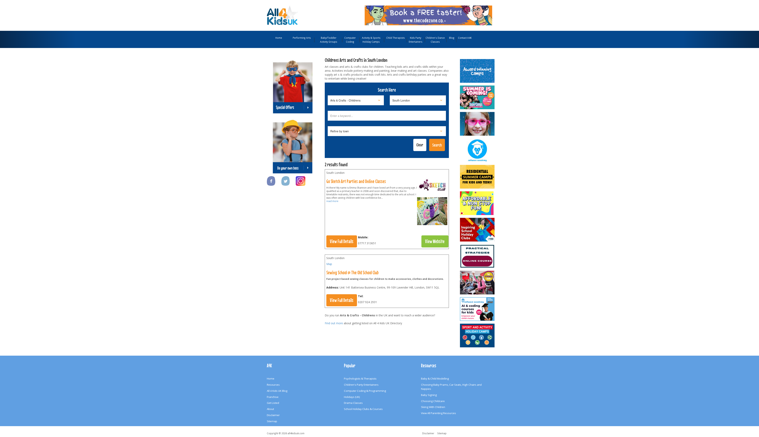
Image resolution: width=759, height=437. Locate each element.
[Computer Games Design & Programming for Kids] (477, 150)
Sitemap (272, 421)
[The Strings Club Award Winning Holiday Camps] (477, 282)
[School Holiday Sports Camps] (477, 230)
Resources (273, 384)
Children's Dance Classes (435, 39)
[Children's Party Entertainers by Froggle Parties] (477, 124)
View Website (435, 241)
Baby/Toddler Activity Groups (328, 39)
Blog (451, 37)
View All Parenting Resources (438, 413)
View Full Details (341, 241)
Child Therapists (395, 37)
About (270, 409)
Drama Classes (353, 403)
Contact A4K (465, 37)
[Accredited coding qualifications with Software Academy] (477, 309)
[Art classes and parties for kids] (432, 187)
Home (278, 37)
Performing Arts (302, 37)
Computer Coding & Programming (365, 391)
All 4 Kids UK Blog (277, 391)
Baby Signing (429, 395)
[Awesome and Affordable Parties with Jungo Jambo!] (477, 203)
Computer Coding (350, 39)
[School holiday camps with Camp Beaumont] (477, 71)
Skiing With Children (433, 407)
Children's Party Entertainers (361, 384)
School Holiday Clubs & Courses (363, 409)
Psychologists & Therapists (360, 378)
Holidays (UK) (352, 397)
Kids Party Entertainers (415, 39)
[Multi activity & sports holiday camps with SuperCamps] (477, 97)
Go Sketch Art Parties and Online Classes (356, 181)
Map (329, 264)
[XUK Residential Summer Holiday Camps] (477, 177)
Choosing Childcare (433, 401)
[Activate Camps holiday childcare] (477, 335)
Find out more (334, 323)
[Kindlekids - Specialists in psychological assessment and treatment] (477, 256)
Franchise (272, 397)
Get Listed (273, 403)
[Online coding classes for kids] (428, 15)
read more (332, 201)
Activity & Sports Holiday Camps (371, 39)
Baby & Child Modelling (435, 378)
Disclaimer (273, 415)
